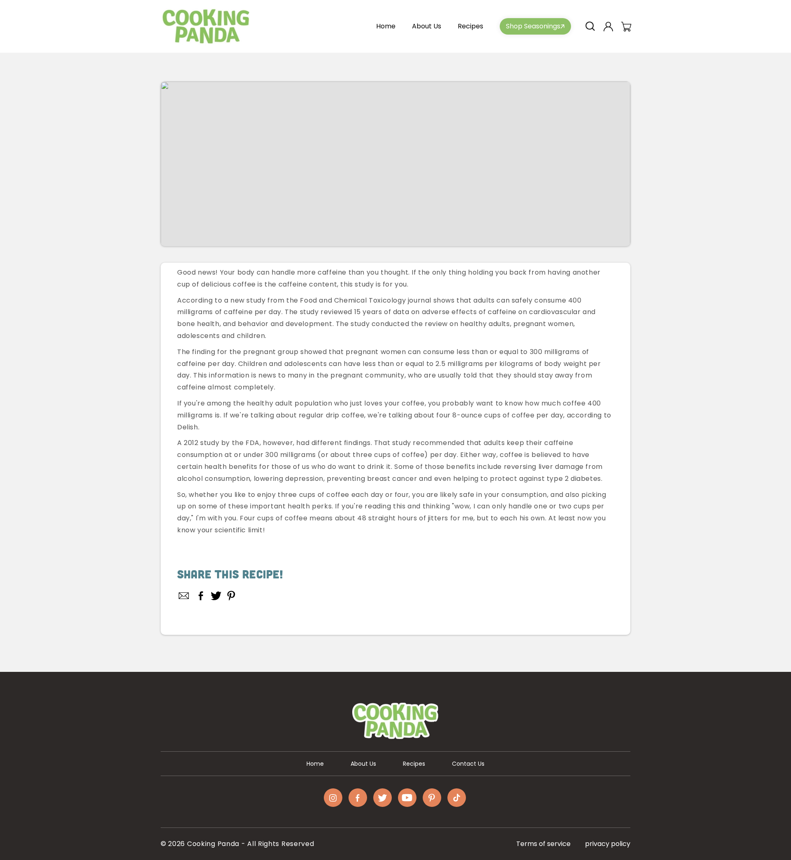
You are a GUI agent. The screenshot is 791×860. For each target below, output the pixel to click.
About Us (363, 764)
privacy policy (607, 843)
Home (315, 764)
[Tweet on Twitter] (216, 596)
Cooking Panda (213, 843)
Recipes (414, 764)
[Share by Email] (184, 596)
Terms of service (543, 843)
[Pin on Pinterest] (231, 596)
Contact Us (468, 764)
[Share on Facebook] (200, 596)
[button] (590, 26)
